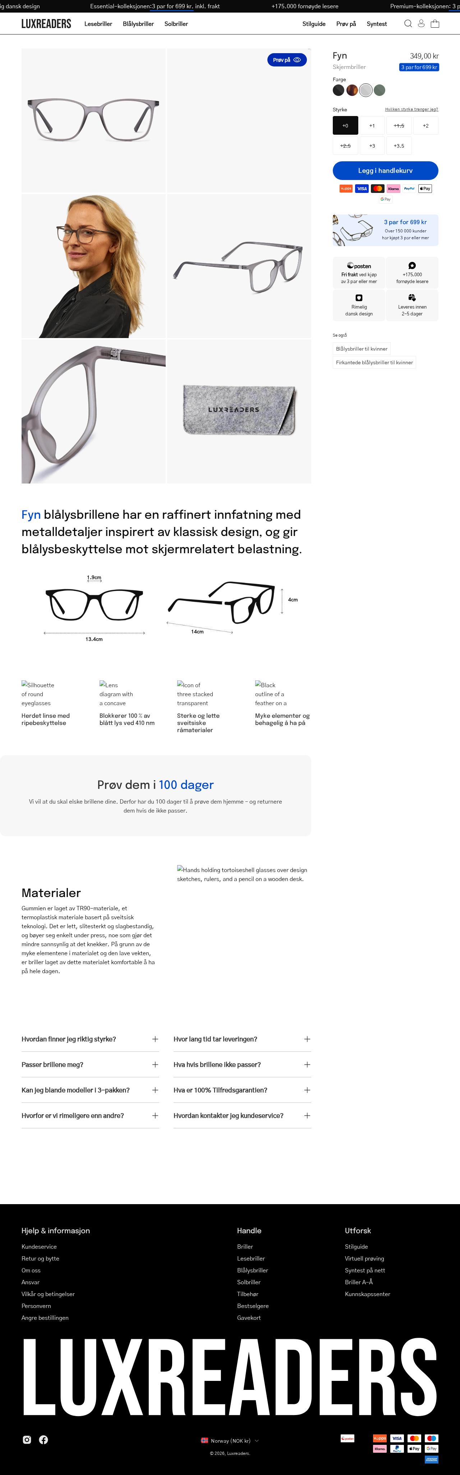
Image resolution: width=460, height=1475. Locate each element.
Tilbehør (247, 1294)
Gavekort (249, 1317)
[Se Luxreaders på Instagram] (27, 1439)
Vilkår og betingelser (48, 1294)
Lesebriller (251, 1258)
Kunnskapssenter (367, 1294)
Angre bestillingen (45, 1317)
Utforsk (358, 1230)
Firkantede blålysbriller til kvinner (374, 362)
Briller (245, 1246)
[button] (408, 23)
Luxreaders (238, 1453)
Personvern (36, 1305)
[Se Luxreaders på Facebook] (43, 1439)
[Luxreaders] (47, 23)
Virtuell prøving (364, 1258)
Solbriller (249, 1282)
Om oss (31, 1270)
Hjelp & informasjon (56, 1230)
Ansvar (31, 1282)
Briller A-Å (359, 1282)
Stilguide (356, 1246)
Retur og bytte (40, 1258)
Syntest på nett (365, 1270)
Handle (249, 1230)
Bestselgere (253, 1305)
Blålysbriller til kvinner (361, 348)
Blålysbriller (252, 1270)
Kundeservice (39, 1246)
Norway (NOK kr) (231, 1440)
